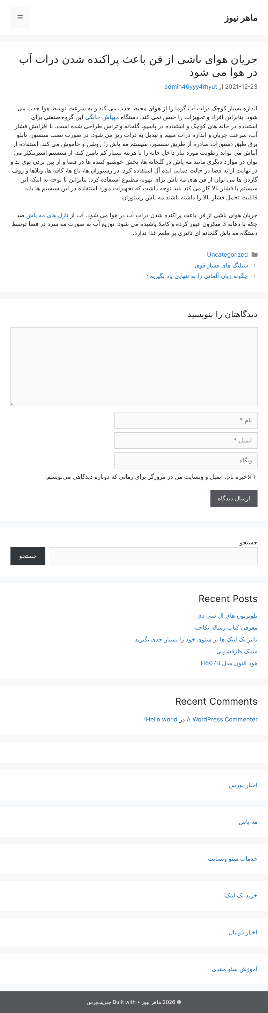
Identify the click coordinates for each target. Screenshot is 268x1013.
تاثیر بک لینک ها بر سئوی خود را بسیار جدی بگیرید (196, 639)
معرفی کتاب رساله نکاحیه (226, 627)
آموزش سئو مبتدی (235, 969)
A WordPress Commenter (222, 719)
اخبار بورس (243, 784)
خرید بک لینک (241, 895)
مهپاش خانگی (102, 116)
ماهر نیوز (241, 17)
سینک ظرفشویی (237, 651)
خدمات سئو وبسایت (233, 858)
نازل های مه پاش (47, 215)
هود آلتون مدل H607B (229, 663)
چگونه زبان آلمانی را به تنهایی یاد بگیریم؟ (197, 275)
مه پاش (248, 821)
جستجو (249, 542)
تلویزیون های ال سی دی (227, 615)
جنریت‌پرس (99, 1002)
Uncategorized (227, 254)
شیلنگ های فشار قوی (221, 265)
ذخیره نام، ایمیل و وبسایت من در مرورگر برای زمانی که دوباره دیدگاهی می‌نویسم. (147, 476)
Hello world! (161, 719)
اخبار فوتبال (243, 932)
